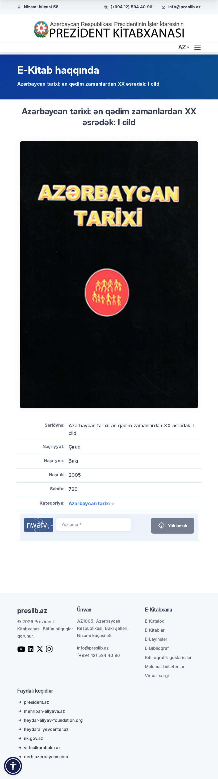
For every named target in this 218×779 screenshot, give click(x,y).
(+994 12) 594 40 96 (131, 6)
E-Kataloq (155, 621)
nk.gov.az (33, 738)
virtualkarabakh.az (42, 747)
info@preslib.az (184, 6)
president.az (36, 702)
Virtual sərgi (157, 675)
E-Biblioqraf (157, 648)
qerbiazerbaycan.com (46, 756)
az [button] (182, 47)
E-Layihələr (156, 639)
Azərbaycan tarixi (89, 503)
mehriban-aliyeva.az (44, 711)
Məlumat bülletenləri (165, 666)
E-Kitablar (155, 630)
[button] (13, 766)
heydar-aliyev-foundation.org (53, 720)
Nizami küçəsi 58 (41, 6)
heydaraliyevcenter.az (46, 729)
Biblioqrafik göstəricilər (168, 657)
